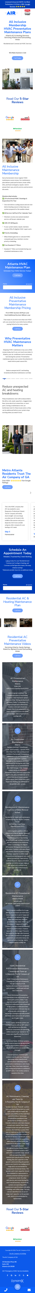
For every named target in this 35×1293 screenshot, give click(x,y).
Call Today (17, 58)
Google (11, 1275)
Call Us (5, 1289)
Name (5, 284)
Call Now (18, 275)
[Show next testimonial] (30, 493)
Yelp (23, 1275)
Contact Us (29, 1289)
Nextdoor (27, 1275)
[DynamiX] (17, 1281)
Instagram (19, 1275)
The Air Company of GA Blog (17, 1253)
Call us (8, 561)
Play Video (18, 670)
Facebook (7, 1275)
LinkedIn (15, 1275)
